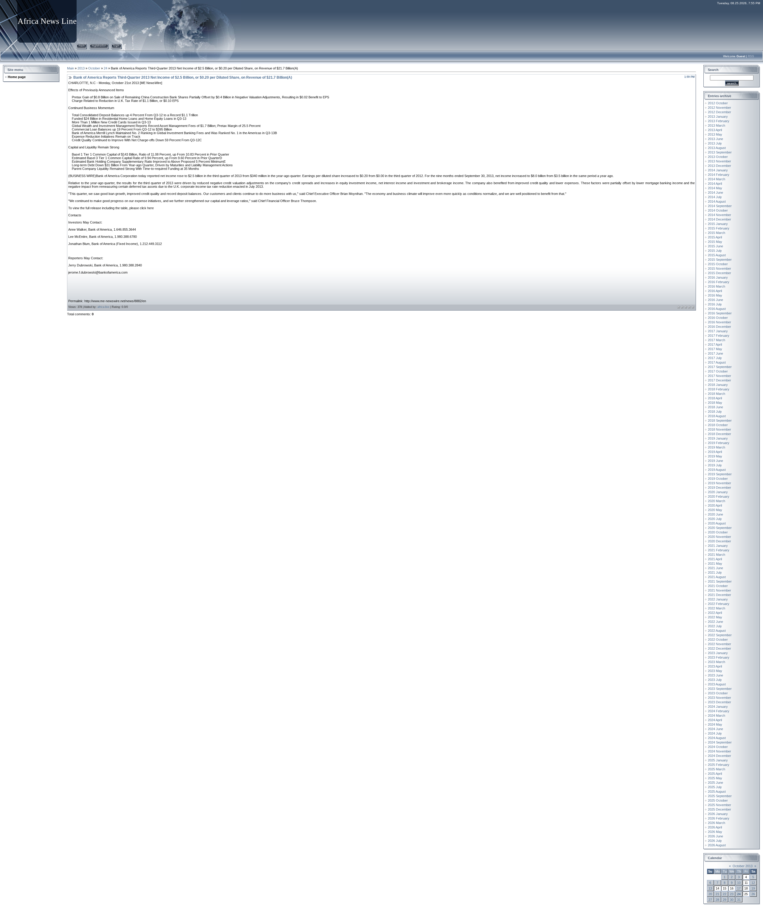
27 (710, 899)
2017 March (716, 340)
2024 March (716, 715)
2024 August (717, 738)
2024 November (719, 751)
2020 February (718, 496)
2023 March (716, 662)
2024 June (715, 729)
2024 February (718, 711)
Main (81, 45)
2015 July (715, 250)
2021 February (718, 550)
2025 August (717, 791)
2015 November (719, 268)
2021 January (718, 545)
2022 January (718, 599)
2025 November (719, 805)
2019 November (719, 483)
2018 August (717, 416)
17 (739, 888)
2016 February (718, 282)
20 (710, 894)
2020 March (716, 501)
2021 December (719, 595)
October (94, 68)
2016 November (719, 322)
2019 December (719, 487)
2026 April (715, 827)
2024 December (719, 756)
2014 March (716, 179)
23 (731, 894)
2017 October (718, 371)
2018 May (715, 402)
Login (116, 45)
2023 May (715, 671)
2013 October (718, 157)
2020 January (718, 492)
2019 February (718, 443)
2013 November (719, 161)
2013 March (716, 125)
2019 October (718, 478)
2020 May (715, 510)
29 (724, 899)
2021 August (717, 577)
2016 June (715, 300)
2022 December (719, 648)
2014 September (720, 206)
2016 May (715, 295)
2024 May (715, 724)
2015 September (720, 259)
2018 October (718, 425)
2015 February (718, 228)
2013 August (717, 148)
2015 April (715, 237)
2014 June (715, 192)
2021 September (720, 581)
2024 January (718, 706)
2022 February (718, 604)
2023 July (715, 680)
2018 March (716, 393)
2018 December (719, 434)
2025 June (715, 782)
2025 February (718, 764)
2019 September (720, 474)
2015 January (718, 224)
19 (753, 888)
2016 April (715, 291)
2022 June (715, 621)
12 (753, 882)
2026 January (718, 814)
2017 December (719, 380)
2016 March (716, 286)
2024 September (720, 742)
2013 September (720, 152)
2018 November (719, 429)
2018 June (715, 407)
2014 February (718, 174)
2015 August (717, 255)
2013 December (719, 165)
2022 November (719, 644)
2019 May (715, 456)
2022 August (717, 630)
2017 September (720, 367)
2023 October (718, 693)
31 (739, 899)
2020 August (717, 523)
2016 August (717, 309)
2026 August (717, 845)
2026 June (715, 836)
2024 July (715, 733)
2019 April (715, 452)
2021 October (718, 586)
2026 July (715, 840)
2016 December (719, 326)
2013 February (718, 121)
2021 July (715, 572)
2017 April (715, 344)
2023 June (715, 675)
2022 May (715, 617)
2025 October (718, 800)
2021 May (715, 563)
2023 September (720, 688)
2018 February (718, 389)
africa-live (103, 306)
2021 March (716, 554)
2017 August (717, 362)
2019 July (715, 465)
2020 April (715, 505)
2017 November (719, 376)
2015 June (715, 246)
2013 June (715, 139)
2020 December (719, 541)
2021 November (719, 590)
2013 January (718, 116)
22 (724, 894)
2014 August (717, 201)
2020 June (715, 514)
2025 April (715, 773)
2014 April (715, 183)
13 (710, 888)
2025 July (715, 787)
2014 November (719, 215)
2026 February (718, 818)
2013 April (715, 130)
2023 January (718, 653)
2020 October (718, 532)
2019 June (715, 461)
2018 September (720, 420)
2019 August (717, 469)
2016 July (715, 304)
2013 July (715, 143)
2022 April (715, 612)
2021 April (715, 559)
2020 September (720, 528)
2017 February (718, 335)
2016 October (718, 317)
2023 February (718, 657)
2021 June (715, 568)
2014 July (715, 197)
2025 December (719, 809)
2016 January (718, 277)
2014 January (718, 170)
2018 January (718, 385)
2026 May (715, 832)
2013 (81, 68)
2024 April (715, 720)
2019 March (716, 447)
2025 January (718, 760)
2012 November (719, 107)
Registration (99, 45)
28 (717, 899)
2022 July (715, 626)
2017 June (715, 353)
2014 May (715, 188)
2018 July (715, 411)
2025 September (720, 796)
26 (753, 894)
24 (105, 68)
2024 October (718, 747)
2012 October (718, 103)
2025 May (715, 778)
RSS (751, 56)
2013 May (715, 134)
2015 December (719, 273)
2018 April (715, 398)
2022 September (720, 635)
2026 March (716, 823)
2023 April (715, 666)
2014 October (718, 210)
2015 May (715, 241)
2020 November (719, 536)
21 (717, 894)
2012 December (719, 112)
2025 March (716, 769)
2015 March (716, 233)
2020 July (715, 519)
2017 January (718, 331)
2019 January (718, 438)
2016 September (720, 313)
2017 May (715, 349)
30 (731, 899)
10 (739, 882)
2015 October (718, 264)
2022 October (718, 639)
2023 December (719, 702)
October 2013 (743, 866)
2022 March (716, 608)
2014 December (719, 219)
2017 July (715, 358)
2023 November (719, 697)
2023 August (717, 684)
